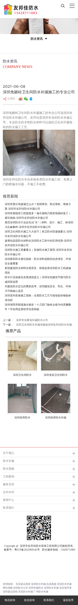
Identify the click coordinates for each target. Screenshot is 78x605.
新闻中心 (8, 499)
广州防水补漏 (41, 591)
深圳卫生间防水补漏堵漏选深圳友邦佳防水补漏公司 (46, 324)
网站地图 (8, 587)
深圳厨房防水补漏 (55, 417)
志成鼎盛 (51, 584)
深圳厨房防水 (22, 417)
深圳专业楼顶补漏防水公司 (32, 320)
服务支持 (8, 484)
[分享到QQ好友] (31, 99)
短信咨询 (29, 600)
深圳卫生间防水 (22, 375)
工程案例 (8, 476)
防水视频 (8, 468)
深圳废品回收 (10, 591)
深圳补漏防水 (36, 587)
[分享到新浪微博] (21, 99)
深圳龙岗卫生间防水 (56, 375)
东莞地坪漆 (65, 587)
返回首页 (68, 600)
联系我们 (8, 507)
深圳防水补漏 (38, 584)
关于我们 (8, 453)
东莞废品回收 (23, 584)
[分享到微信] (26, 99)
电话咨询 (10, 600)
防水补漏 (8, 460)
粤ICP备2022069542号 (27, 549)
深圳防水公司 (20, 587)
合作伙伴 (8, 492)
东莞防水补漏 (64, 584)
